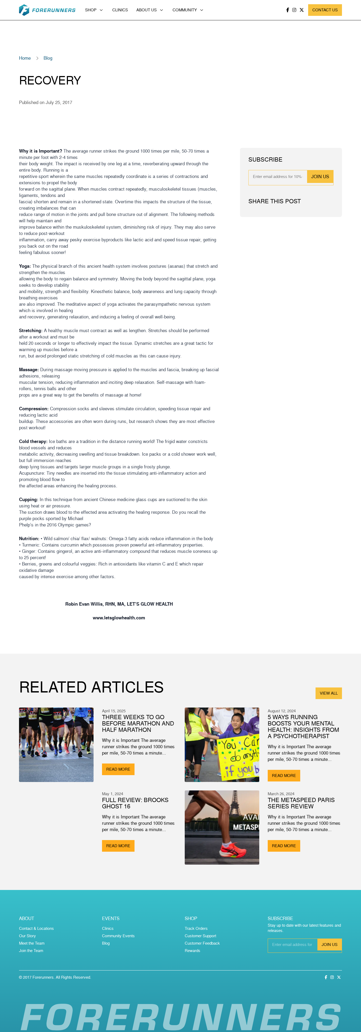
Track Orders (196, 928)
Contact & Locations (36, 928)
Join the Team (31, 950)
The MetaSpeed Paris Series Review (301, 803)
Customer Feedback (202, 943)
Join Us (320, 176)
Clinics (120, 10)
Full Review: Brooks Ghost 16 (135, 803)
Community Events (118, 936)
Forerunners (43, 977)
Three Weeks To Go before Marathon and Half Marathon (138, 723)
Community (185, 10)
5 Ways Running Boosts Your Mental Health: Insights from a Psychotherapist (303, 726)
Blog (48, 58)
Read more (118, 769)
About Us (146, 10)
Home (25, 58)
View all (329, 693)
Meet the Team (31, 943)
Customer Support (200, 936)
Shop (90, 10)
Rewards (192, 950)
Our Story (27, 936)
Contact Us (325, 10)
